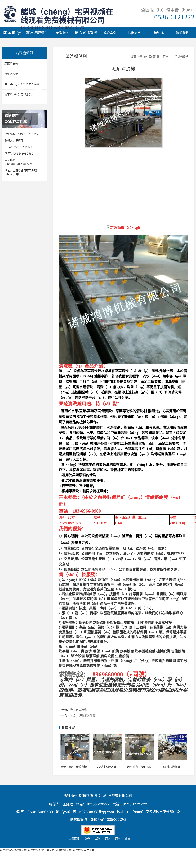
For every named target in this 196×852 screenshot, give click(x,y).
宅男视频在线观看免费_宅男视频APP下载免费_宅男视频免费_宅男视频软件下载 (47, 850)
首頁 (165, 56)
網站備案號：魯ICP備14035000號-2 (98, 819)
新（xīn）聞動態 (86, 33)
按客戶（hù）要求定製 (18, 94)
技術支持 (134, 33)
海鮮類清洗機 (87, 715)
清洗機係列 (181, 56)
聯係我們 (182, 33)
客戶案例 (110, 33)
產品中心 (62, 33)
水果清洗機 (11, 73)
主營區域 (74, 838)
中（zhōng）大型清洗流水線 (21, 84)
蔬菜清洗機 (11, 63)
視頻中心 (158, 33)
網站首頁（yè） (13, 33)
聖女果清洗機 (78, 709)
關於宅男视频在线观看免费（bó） (38, 33)
